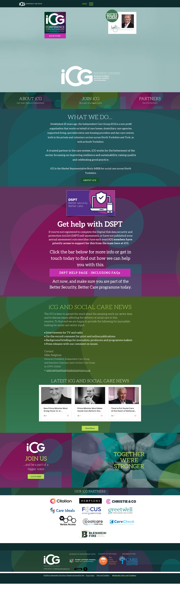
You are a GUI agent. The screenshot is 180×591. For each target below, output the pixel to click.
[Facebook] (85, 569)
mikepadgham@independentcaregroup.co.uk (68, 370)
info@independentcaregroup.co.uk (62, 568)
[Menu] (91, 4)
